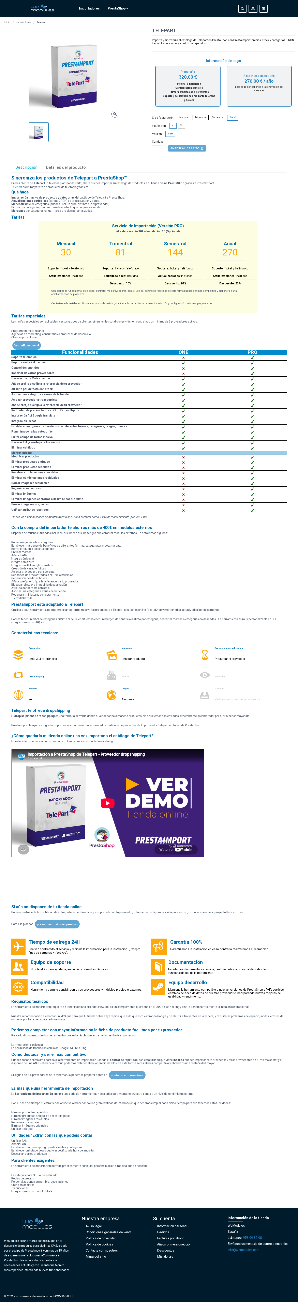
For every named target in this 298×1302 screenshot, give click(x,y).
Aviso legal (94, 1226)
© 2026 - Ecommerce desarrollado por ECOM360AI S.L (38, 1296)
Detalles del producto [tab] (66, 167)
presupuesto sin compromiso (57, 924)
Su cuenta (164, 1218)
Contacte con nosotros (102, 1250)
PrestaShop (117, 8)
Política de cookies (99, 1244)
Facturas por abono (170, 1238)
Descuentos (165, 1250)
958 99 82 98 (252, 1238)
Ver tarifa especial (26, 345)
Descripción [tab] (26, 167)
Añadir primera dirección (174, 1244)
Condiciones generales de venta (108, 1232)
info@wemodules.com (243, 1250)
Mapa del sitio (96, 1256)
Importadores (89, 8)
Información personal (172, 1226)
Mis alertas (165, 1256)
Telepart (17, 187)
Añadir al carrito (187, 148)
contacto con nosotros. (127, 1075)
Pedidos (163, 1232)
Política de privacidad (101, 1238)
